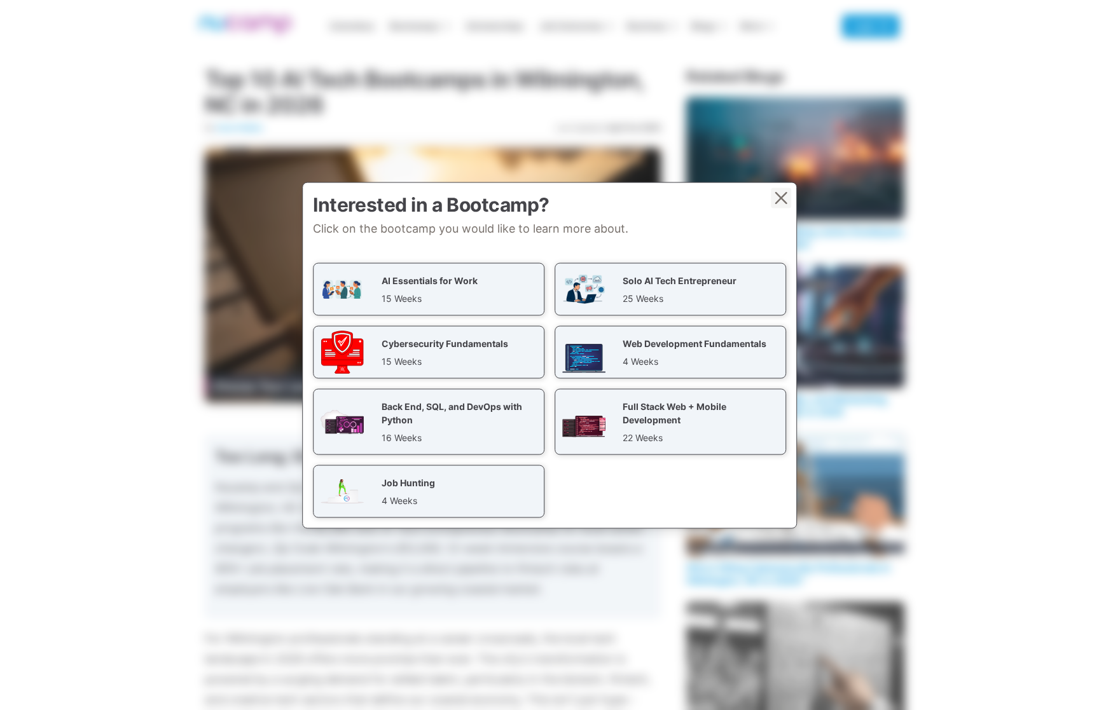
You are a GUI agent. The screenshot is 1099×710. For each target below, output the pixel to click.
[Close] (781, 198)
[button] (428, 289)
